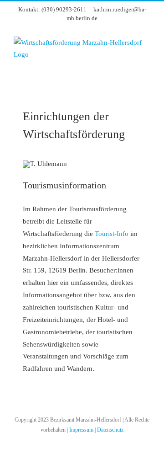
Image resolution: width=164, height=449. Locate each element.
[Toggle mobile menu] (146, 79)
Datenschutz (110, 430)
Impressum (81, 430)
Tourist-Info (111, 233)
